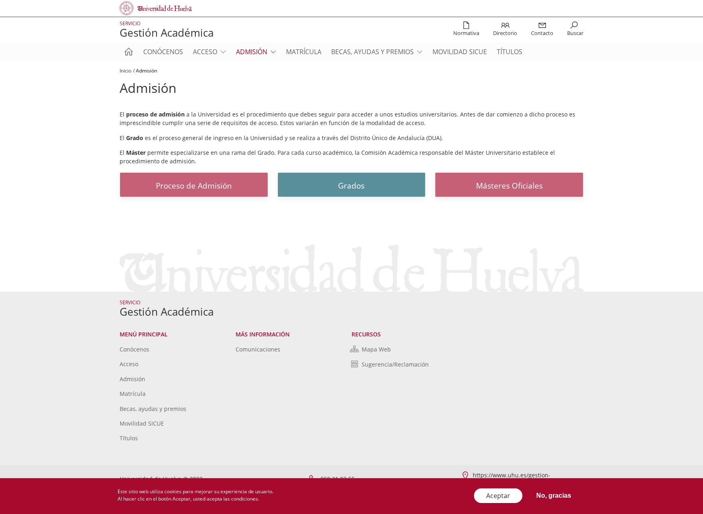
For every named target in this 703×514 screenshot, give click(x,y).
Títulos (509, 51)
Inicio (125, 70)
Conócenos (163, 51)
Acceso (205, 51)
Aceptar (498, 495)
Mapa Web (376, 349)
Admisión (251, 51)
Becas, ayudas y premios (372, 51)
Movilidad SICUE (459, 51)
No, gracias (553, 495)
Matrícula (303, 51)
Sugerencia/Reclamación (395, 364)
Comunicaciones (258, 349)
